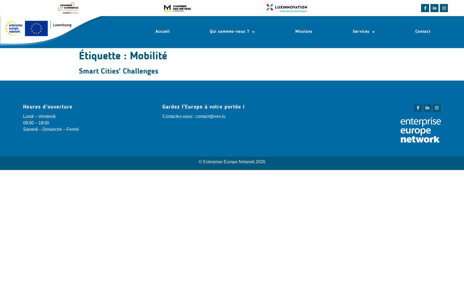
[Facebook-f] (425, 8)
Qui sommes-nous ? (229, 32)
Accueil (162, 32)
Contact (422, 32)
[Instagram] (444, 8)
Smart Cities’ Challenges (118, 71)
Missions (304, 32)
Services (361, 32)
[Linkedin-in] (434, 8)
